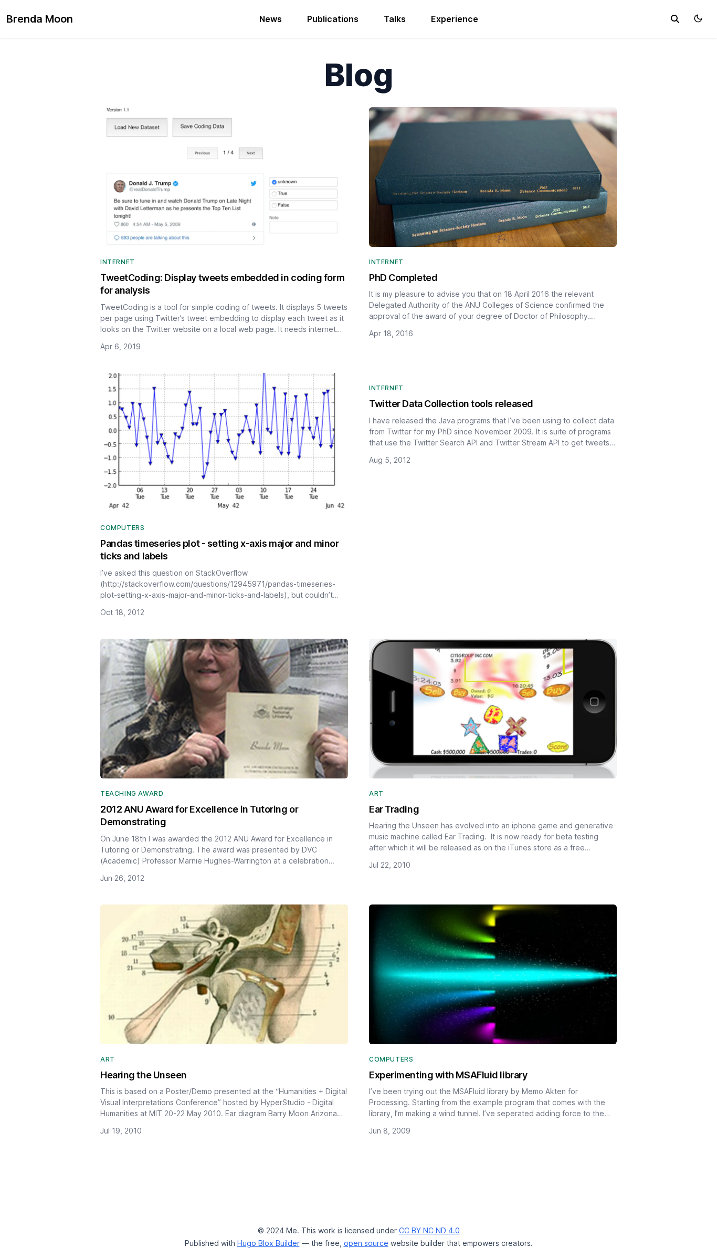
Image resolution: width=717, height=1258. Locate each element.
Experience (454, 19)
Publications (332, 19)
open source (366, 1243)
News (270, 19)
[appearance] (698, 18)
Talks (395, 19)
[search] (675, 19)
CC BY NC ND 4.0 (429, 1230)
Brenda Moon (39, 19)
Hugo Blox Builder (268, 1243)
